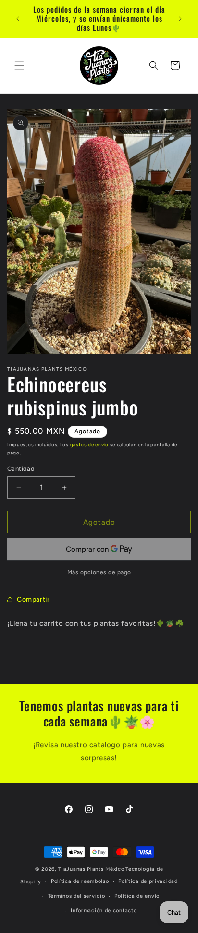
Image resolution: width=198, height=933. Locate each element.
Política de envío (137, 896)
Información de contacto (103, 910)
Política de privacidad (147, 881)
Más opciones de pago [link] (99, 572)
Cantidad (21, 468)
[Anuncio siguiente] (180, 18)
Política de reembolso (80, 881)
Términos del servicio (76, 896)
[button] (19, 65)
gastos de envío (89, 444)
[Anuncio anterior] (17, 18)
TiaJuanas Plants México (91, 869)
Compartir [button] (33, 600)
